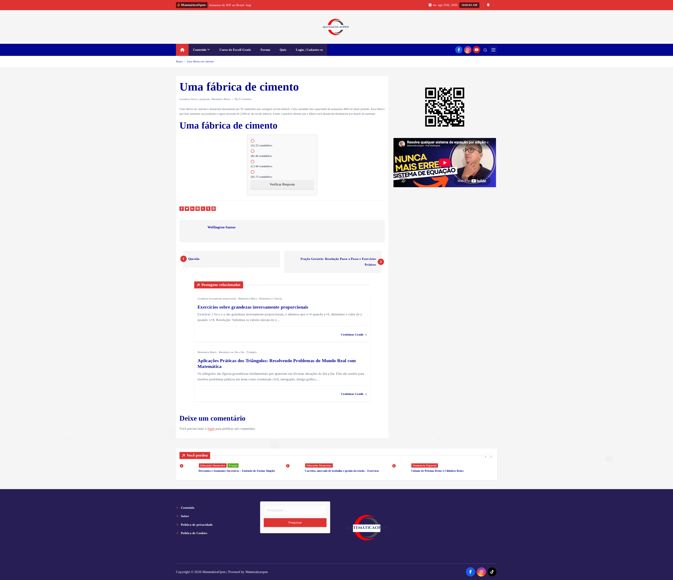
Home (179, 61)
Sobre (185, 516)
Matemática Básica (220, 99)
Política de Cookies (194, 533)
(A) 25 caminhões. (262, 145)
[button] (485, 456)
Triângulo (251, 352)
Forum (265, 49)
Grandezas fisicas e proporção (194, 99)
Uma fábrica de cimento (200, 61)
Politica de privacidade (197, 524)
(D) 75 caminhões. (262, 176)
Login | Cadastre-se (309, 49)
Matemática (420, 465)
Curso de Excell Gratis (235, 49)
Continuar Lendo (352, 334)
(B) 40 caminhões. (261, 155)
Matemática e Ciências (270, 298)
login (211, 428)
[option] (230, 467)
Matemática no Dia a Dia (231, 352)
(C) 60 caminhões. (262, 166)
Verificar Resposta (282, 184)
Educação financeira (212, 465)
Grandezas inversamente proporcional (217, 298)
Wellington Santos (222, 227)
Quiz (283, 49)
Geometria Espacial (318, 465)
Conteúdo (199, 49)
